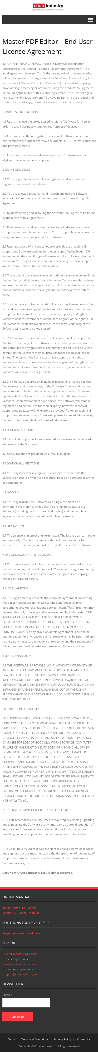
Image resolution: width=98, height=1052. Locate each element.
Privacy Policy (62, 1039)
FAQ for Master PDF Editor (19, 954)
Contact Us (83, 1039)
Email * (7, 995)
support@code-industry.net (20, 974)
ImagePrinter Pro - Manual (19, 908)
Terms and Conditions (34, 1039)
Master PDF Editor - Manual (20, 913)
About (11, 1039)
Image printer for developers (21, 933)
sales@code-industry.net (18, 964)
